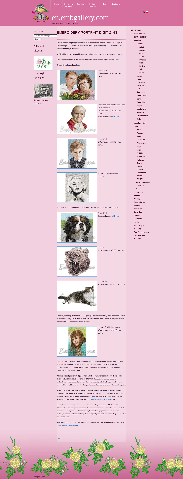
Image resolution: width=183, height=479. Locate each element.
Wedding (137, 229)
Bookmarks (141, 92)
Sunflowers (141, 140)
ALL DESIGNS (136, 30)
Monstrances (142, 96)
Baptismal (140, 112)
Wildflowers (141, 143)
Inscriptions (141, 109)
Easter (139, 119)
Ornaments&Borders (142, 183)
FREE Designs (139, 226)
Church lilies (141, 102)
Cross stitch (138, 219)
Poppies (140, 133)
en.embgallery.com (80, 17)
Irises (139, 137)
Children (137, 215)
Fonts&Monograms (141, 232)
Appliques (138, 209)
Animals (137, 199)
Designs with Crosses (142, 69)
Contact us (116, 4)
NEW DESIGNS (139, 34)
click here (115, 117)
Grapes (139, 106)
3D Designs (141, 157)
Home (56, 4)
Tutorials (80, 4)
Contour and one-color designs (141, 176)
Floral (136, 126)
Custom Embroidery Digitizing (100, 399)
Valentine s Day (140, 123)
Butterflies (138, 212)
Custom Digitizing (92, 5)
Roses (139, 130)
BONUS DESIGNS (140, 37)
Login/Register (39, 78)
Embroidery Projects (68, 5)
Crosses (140, 44)
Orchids (140, 153)
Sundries (137, 196)
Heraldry (137, 222)
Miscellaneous (142, 116)
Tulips (139, 147)
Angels (139, 76)
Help (104, 4)
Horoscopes (138, 192)
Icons (139, 99)
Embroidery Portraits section (67, 425)
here (117, 60)
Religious (137, 41)
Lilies (139, 150)
